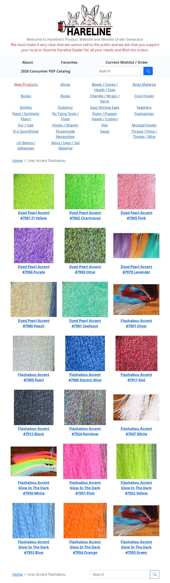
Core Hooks (144, 96)
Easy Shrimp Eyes (104, 107)
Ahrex (65, 84)
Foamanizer (144, 113)
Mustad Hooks (144, 125)
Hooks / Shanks (65, 125)
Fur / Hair (26, 125)
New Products (26, 84)
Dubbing (65, 107)
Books (26, 96)
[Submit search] (148, 71)
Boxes (65, 96)
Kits (105, 125)
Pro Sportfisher (26, 131)
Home (17, 160)
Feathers (144, 107)
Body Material (144, 84)
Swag (104, 131)
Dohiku (26, 107)
